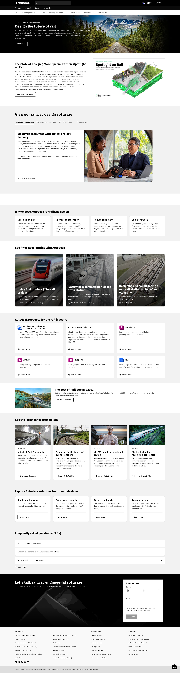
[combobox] (53, 3)
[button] (90, 543)
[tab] (24, 122)
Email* (128, 599)
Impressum (69, 670)
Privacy (17, 670)
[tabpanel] (83, 156)
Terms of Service (142, 610)
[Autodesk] (22, 3)
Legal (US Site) (60, 670)
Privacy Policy (130, 610)
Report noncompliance (39, 670)
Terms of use (51, 670)
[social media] (22, 661)
